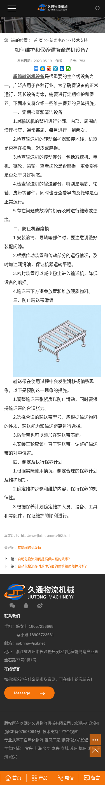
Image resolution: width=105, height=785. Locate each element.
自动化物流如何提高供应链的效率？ (44, 559)
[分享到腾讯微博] (55, 68)
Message (22, 693)
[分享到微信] (68, 68)
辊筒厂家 (52, 740)
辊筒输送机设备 (29, 548)
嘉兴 (56, 748)
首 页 (38, 40)
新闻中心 (57, 40)
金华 (47, 748)
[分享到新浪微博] (49, 68)
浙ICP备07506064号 (22, 731)
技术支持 (80, 40)
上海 (38, 748)
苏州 (74, 748)
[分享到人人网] (62, 68)
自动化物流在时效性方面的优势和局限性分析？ (53, 566)
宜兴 (29, 748)
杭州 (83, 748)
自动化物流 (33, 740)
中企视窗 (70, 731)
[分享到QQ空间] (42, 68)
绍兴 (13, 757)
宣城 (65, 748)
